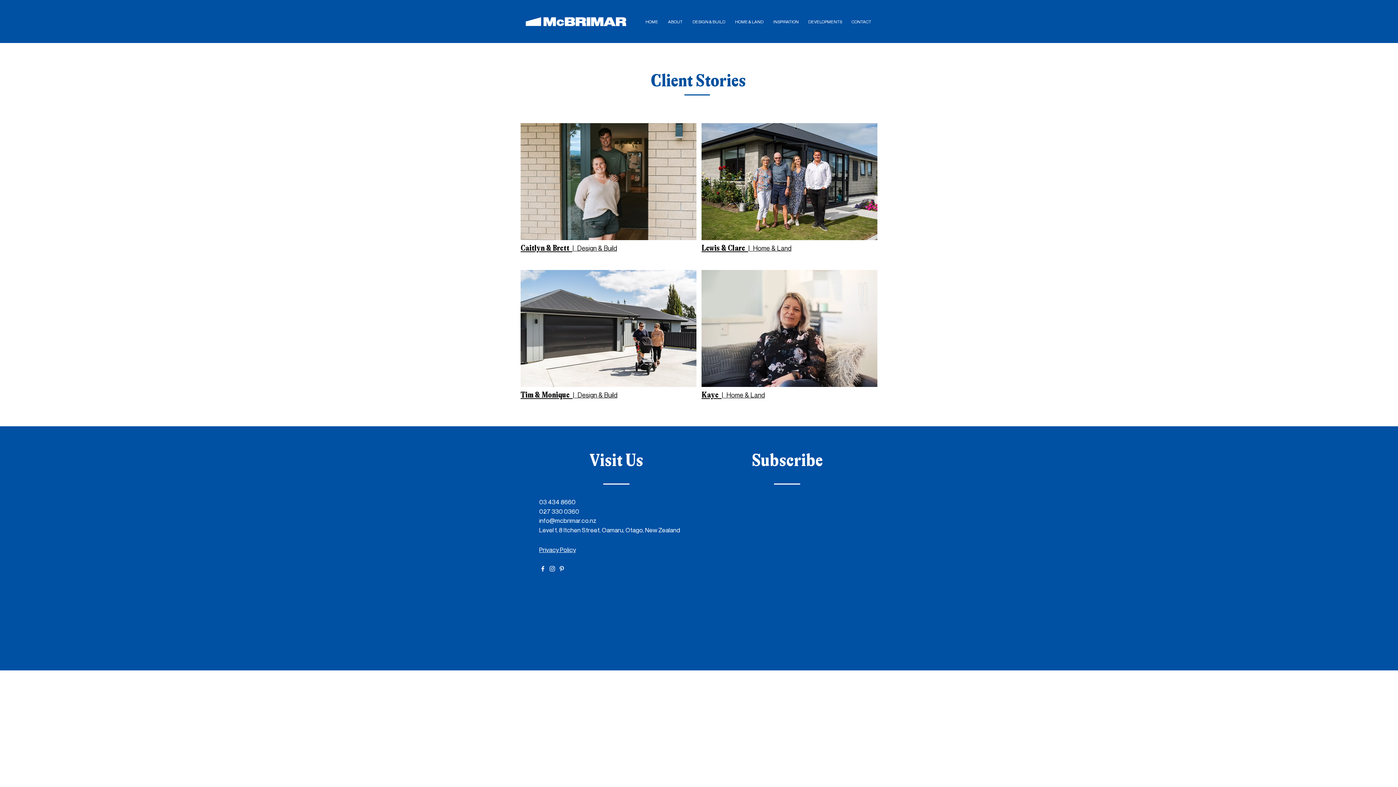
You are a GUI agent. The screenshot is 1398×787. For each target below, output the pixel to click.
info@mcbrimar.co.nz (567, 520)
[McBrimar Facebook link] (542, 568)
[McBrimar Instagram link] (552, 568)
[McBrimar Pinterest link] (561, 568)
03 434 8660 (557, 502)
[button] (675, 22)
